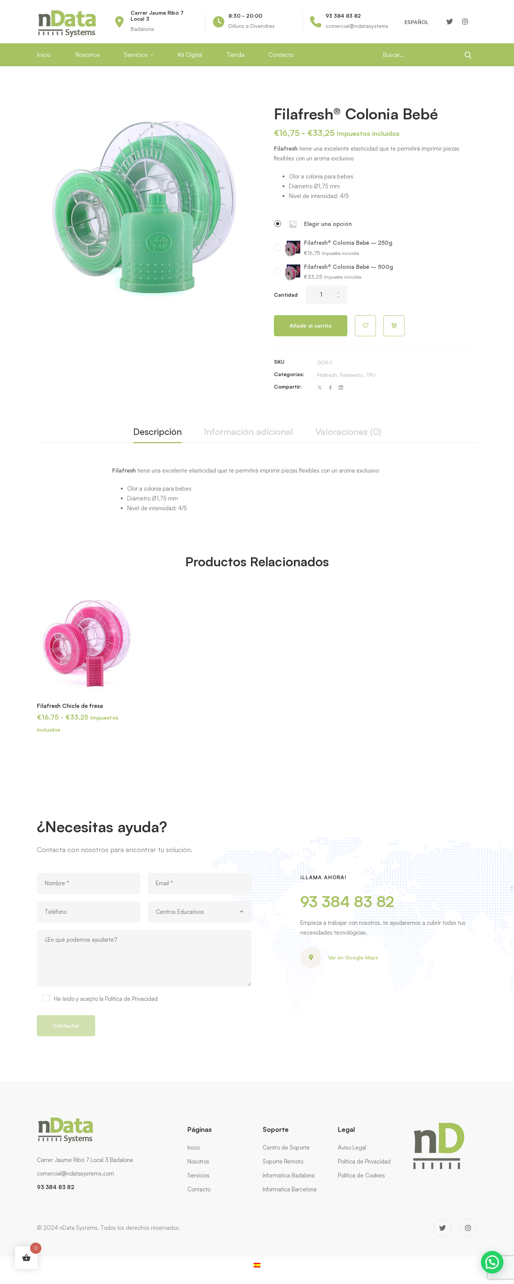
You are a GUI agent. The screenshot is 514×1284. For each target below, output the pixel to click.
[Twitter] (450, 21)
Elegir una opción (328, 223)
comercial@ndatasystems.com (75, 1173)
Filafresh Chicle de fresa (70, 705)
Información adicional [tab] (248, 431)
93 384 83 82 (347, 901)
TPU (371, 375)
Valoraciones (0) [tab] (348, 431)
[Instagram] (465, 21)
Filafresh (327, 375)
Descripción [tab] (157, 431)
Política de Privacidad (131, 998)
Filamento (351, 375)
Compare (394, 325)
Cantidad (286, 294)
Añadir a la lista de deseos (365, 325)
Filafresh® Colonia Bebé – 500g (348, 266)
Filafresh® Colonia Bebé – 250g (348, 242)
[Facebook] (330, 387)
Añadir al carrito (311, 325)
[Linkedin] (340, 387)
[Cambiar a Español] (257, 1264)
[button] (492, 1262)
